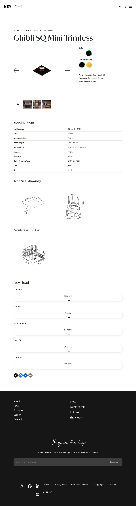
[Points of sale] (119, 6)
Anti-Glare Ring (85, 59)
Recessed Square (96, 78)
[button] (130, 7)
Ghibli (95, 81)
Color (81, 48)
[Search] (125, 7)
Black (89, 53)
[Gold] (89, 64)
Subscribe (114, 462)
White (81, 53)
